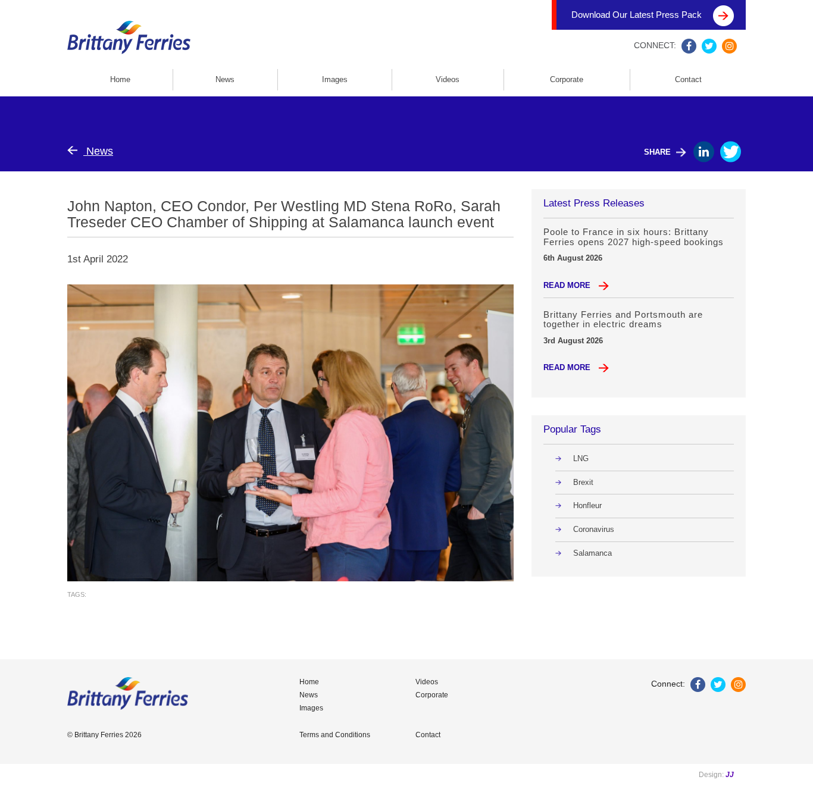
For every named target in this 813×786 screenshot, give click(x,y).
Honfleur (587, 505)
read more (568, 285)
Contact (688, 79)
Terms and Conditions (334, 735)
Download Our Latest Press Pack (637, 15)
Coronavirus (593, 529)
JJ (730, 775)
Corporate (566, 79)
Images (335, 79)
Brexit (583, 482)
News (224, 79)
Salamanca (592, 553)
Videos (447, 79)
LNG (581, 458)
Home (120, 79)
